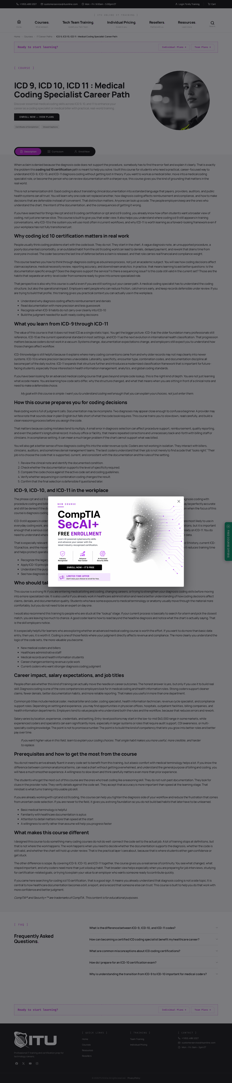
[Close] (116, 499)
